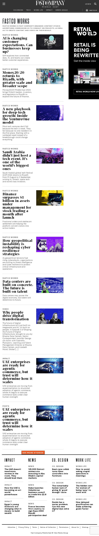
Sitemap (85, 527)
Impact (49, 10)
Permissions (63, 527)
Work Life (38, 10)
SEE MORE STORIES (33, 453)
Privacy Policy (23, 527)
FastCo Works (92, 11)
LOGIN (88, 4)
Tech (28, 10)
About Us (75, 527)
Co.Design (18, 10)
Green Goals (62, 10)
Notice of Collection (48, 527)
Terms (34, 527)
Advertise (11, 527)
